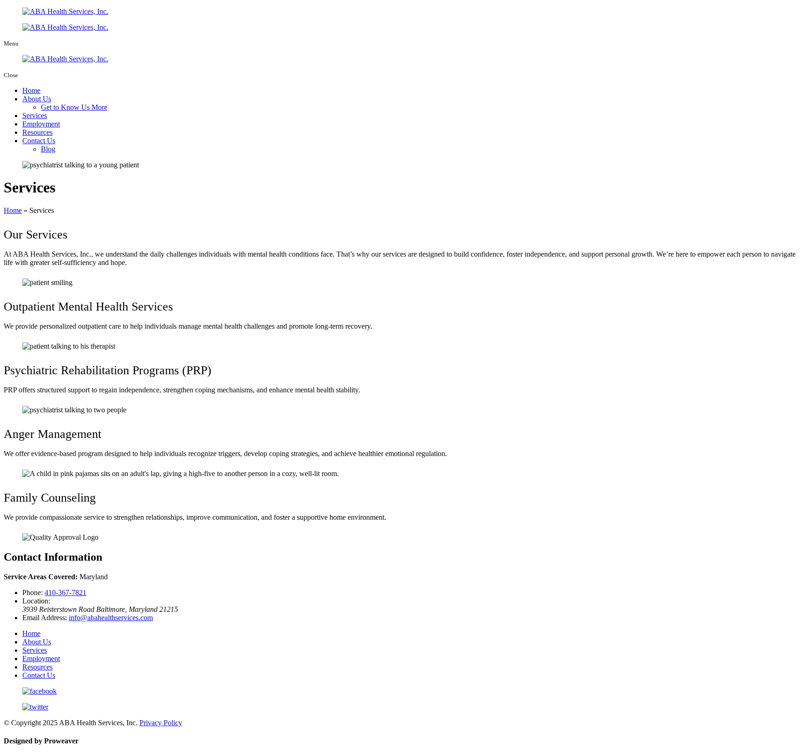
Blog (48, 149)
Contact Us (38, 141)
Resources (37, 132)
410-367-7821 (65, 592)
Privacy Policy (160, 723)
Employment (41, 124)
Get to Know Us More (74, 107)
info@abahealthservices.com (111, 618)
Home (31, 90)
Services (34, 115)
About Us (36, 99)
